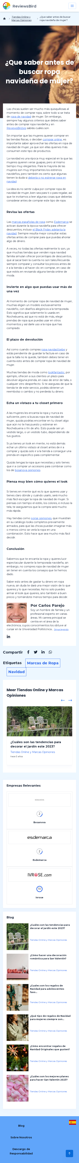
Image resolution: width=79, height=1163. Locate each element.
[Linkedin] (41, 652)
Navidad (16, 672)
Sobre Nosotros (21, 1137)
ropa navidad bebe (53, 349)
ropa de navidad (21, 116)
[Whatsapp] (48, 652)
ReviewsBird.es (16, 128)
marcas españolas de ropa (28, 222)
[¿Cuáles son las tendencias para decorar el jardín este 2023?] (39, 721)
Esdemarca (61, 222)
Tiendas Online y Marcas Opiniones (21, 19)
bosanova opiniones (27, 470)
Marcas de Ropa (43, 663)
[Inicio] (5, 18)
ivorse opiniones (41, 518)
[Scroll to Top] (69, 1153)
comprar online (52, 139)
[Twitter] (33, 652)
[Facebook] (26, 652)
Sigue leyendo (61, 629)
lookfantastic (56, 372)
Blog (21, 1125)
